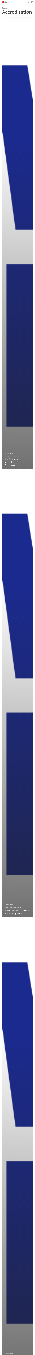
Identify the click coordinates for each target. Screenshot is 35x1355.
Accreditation (9, 453)
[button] (32, 2)
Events (24, 456)
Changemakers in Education (13, 456)
